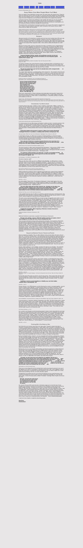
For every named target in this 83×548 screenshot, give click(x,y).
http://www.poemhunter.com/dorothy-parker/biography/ (37, 79)
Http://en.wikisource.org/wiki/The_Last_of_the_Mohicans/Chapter (32, 78)
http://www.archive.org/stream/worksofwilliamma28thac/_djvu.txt (32, 145)
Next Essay (21, 400)
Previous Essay (22, 401)
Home (39, 3)
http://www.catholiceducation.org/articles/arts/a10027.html (30, 121)
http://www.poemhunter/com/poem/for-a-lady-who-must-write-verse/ (37, 98)
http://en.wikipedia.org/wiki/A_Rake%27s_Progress (35, 169)
